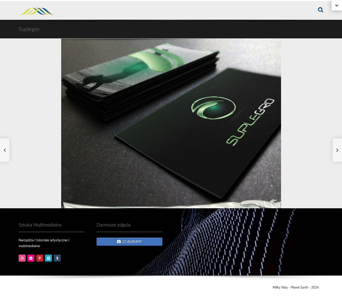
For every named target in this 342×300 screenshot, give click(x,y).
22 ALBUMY (132, 241)
